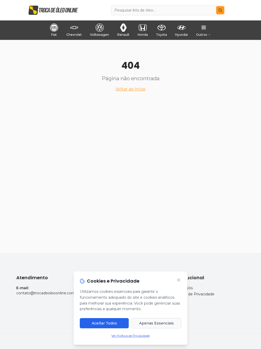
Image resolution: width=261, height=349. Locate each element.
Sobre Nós (183, 288)
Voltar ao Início (130, 89)
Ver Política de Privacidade (130, 336)
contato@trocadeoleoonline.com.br (48, 293)
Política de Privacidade (194, 294)
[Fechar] (178, 280)
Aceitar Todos (104, 323)
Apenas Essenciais (156, 323)
